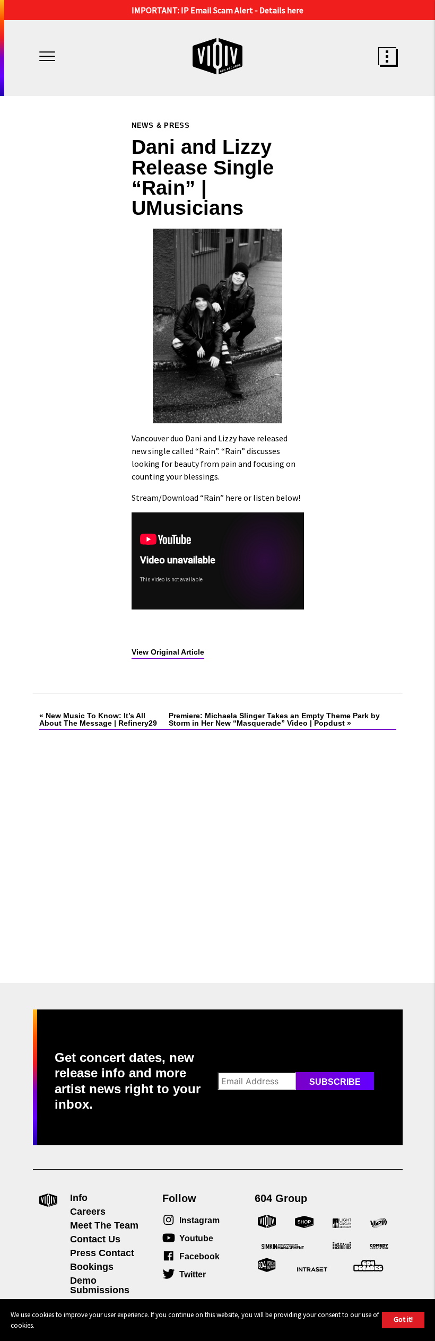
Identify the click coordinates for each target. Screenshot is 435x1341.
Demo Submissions (99, 1285)
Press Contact (102, 1253)
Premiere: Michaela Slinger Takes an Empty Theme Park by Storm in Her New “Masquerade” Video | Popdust (274, 719)
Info (79, 1197)
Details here (281, 10)
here (233, 497)
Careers (88, 1211)
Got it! (403, 1319)
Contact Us (95, 1239)
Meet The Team (104, 1225)
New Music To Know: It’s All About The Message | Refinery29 (98, 719)
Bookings (92, 1266)
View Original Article (168, 652)
